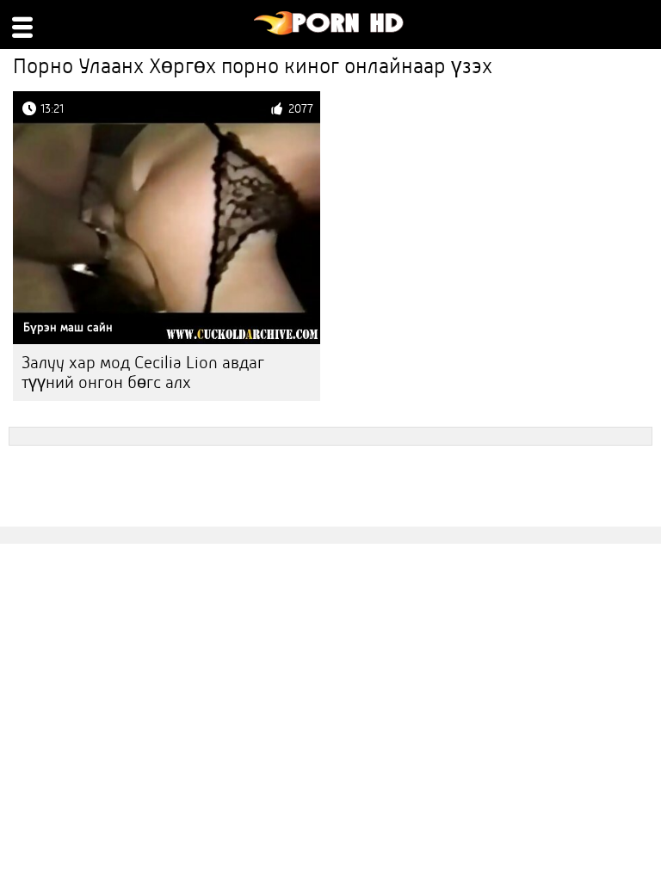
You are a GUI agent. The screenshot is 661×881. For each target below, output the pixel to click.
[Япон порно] (329, 31)
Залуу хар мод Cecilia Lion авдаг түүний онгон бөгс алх (143, 372)
